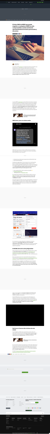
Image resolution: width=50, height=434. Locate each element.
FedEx (13, 175)
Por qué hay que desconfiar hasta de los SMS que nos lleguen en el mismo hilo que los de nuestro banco (29, 116)
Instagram (41, 2)
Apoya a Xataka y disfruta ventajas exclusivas (37, 410)
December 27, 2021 (25, 172)
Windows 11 (20, 405)
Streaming (7, 401)
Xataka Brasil (7, 428)
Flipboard (20, 33)
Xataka (7, 419)
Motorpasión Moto (30, 420)
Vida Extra (13, 420)
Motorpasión (29, 419)
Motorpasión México (29, 428)
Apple (6, 404)
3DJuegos (13, 419)
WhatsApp (37, 2)
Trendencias (35, 419)
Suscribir (37, 402)
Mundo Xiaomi (7, 423)
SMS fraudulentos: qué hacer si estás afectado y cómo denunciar (30, 340)
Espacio (20, 401)
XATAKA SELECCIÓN (14, 2)
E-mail (21, 33)
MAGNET (26, 2)
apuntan (34, 300)
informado (20, 101)
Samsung (14, 404)
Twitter (43, 2)
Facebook (18, 33)
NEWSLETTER (30, 2)
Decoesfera (35, 420)
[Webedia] (42, 0)
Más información (30, 433)
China (6, 405)
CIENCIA (19, 2)
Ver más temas (8, 408)
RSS (36, 407)
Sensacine (18, 419)
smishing (20, 66)
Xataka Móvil (7, 420)
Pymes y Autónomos (41, 420)
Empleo (13, 405)
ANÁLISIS (9, 2)
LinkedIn (39, 407)
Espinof (18, 420)
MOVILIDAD (22, 2)
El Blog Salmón (41, 419)
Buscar (42, 413)
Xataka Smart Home (7, 422)
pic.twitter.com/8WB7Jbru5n (18, 171)
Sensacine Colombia (18, 429)
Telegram (35, 407)
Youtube (42, 2)
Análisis (13, 401)
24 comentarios (15, 33)
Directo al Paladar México (25, 428)
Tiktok (38, 2)
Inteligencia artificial (21, 404)
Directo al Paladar (25, 419)
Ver (25, 372)
